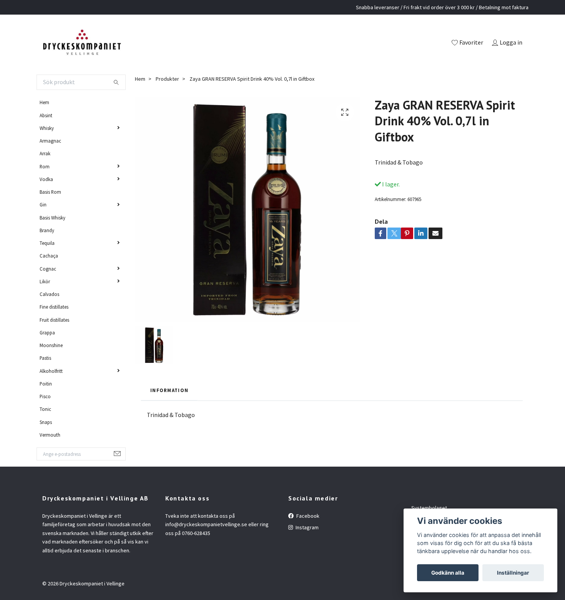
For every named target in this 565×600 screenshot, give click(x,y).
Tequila (47, 243)
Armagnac (50, 141)
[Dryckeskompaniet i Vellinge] (82, 43)
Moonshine (51, 345)
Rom (45, 166)
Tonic (45, 409)
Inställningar (513, 573)
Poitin (46, 384)
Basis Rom (50, 192)
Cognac (48, 269)
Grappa (47, 332)
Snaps (46, 422)
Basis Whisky (52, 217)
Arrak (45, 153)
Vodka (46, 179)
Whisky (47, 128)
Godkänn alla (447, 573)
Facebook (307, 515)
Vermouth (50, 435)
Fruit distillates (54, 320)
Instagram (306, 527)
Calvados (49, 294)
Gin (43, 204)
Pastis (45, 358)
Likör (45, 281)
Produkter (167, 78)
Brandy (47, 230)
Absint (46, 115)
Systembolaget (429, 507)
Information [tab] (169, 390)
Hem (44, 102)
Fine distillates (54, 307)
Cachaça (49, 256)
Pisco (45, 396)
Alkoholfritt (51, 371)
